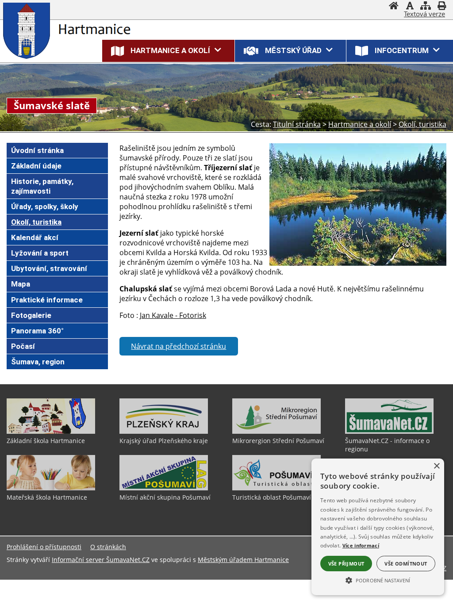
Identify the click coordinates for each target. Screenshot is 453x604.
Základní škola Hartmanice (46, 440)
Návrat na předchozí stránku (178, 346)
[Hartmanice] (28, 30)
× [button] (436, 466)
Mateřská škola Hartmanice (47, 497)
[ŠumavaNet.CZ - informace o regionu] (389, 431)
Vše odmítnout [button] (405, 563)
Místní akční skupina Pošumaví (165, 497)
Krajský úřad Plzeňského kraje (163, 440)
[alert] (377, 527)
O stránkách (108, 547)
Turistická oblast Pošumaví (271, 497)
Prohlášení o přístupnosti (44, 547)
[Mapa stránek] (425, 6)
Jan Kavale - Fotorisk (173, 315)
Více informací (360, 545)
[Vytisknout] (441, 6)
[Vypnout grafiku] (409, 6)
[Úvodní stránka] (393, 6)
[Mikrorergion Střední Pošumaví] (276, 431)
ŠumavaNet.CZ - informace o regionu (387, 444)
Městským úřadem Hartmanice (243, 559)
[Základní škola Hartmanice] (51, 431)
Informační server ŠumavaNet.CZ (101, 559)
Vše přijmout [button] (346, 563)
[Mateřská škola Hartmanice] (51, 488)
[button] (377, 580)
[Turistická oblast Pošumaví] (276, 488)
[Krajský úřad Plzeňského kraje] (163, 431)
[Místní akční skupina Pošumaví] (163, 488)
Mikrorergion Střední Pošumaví (278, 440)
